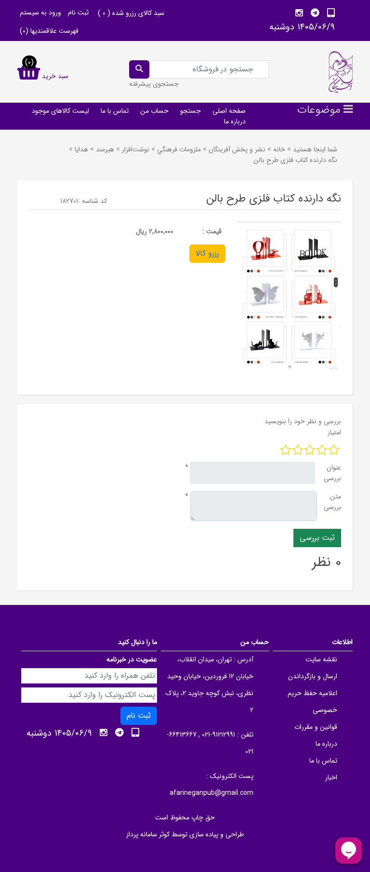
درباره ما (235, 121)
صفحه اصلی (229, 111)
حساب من (154, 111)
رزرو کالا (207, 253)
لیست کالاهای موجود (60, 111)
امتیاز (334, 432)
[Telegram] (315, 13)
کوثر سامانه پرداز (148, 834)
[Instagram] (299, 13)
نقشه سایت (321, 659)
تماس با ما (115, 111)
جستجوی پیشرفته (154, 84)
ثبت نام (78, 12)
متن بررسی (332, 501)
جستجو (190, 111)
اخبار (331, 777)
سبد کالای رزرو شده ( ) (131, 13)
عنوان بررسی (332, 472)
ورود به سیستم (40, 12)
